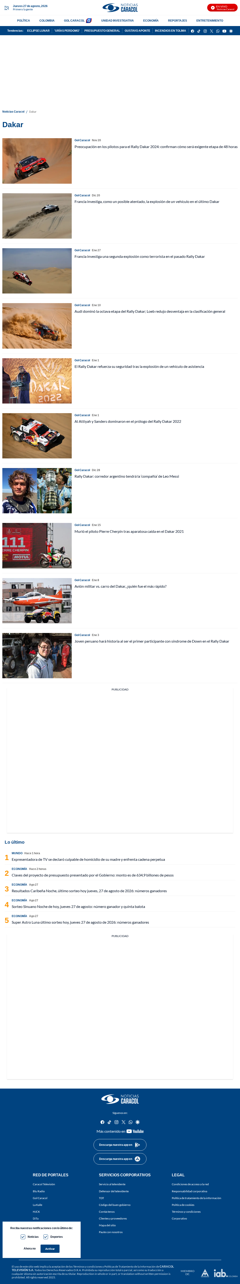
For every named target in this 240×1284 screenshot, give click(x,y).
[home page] (120, 7)
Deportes (56, 1236)
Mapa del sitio (107, 1225)
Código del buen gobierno (115, 1205)
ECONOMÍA (151, 20)
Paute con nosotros (111, 1232)
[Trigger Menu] (6, 7)
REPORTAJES (177, 20)
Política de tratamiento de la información (196, 1198)
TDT (101, 1198)
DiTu (36, 1218)
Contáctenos (107, 1211)
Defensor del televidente (114, 1191)
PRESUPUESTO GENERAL (102, 30)
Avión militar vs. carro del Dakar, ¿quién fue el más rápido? (120, 586)
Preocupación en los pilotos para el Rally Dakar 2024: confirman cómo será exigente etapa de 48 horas (156, 146)
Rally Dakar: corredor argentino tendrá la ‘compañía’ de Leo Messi (127, 476)
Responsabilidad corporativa (189, 1191)
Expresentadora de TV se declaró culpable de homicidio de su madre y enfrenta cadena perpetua (88, 859)
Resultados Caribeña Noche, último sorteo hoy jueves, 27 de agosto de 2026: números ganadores (89, 890)
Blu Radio (39, 1191)
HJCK (36, 1211)
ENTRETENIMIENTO (209, 20)
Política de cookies (183, 1205)
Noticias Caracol (13, 111)
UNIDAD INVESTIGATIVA (117, 20)
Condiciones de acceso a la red (190, 1184)
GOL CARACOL (74, 20)
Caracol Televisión (44, 1184)
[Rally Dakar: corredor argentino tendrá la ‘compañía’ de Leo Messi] (37, 490)
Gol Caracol (40, 1198)
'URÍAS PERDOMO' (67, 30)
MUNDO (17, 853)
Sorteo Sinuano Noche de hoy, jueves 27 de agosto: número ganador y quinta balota (78, 906)
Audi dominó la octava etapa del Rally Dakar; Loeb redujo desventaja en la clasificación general (150, 311)
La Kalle (37, 1205)
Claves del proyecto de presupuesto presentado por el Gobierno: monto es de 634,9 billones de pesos (93, 875)
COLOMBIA (47, 20)
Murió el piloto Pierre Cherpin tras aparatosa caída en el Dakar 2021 (129, 531)
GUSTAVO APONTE (137, 30)
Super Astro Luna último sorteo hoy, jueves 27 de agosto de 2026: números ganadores (80, 922)
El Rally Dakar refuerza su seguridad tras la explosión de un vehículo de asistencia (139, 366)
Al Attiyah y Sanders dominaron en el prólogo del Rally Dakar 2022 (128, 421)
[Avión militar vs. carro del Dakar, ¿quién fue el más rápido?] (37, 600)
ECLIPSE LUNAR (38, 30)
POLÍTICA (23, 20)
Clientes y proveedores (113, 1218)
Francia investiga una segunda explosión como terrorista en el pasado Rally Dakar (140, 256)
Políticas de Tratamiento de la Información (130, 1266)
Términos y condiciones (186, 1211)
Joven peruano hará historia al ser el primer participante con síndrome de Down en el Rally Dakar (152, 641)
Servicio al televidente (112, 1184)
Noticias (33, 1236)
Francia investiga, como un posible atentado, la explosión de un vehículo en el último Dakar (147, 201)
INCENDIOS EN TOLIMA (170, 30)
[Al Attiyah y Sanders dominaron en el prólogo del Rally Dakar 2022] (37, 435)
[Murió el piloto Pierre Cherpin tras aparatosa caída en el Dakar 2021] (37, 545)
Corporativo (179, 1218)
